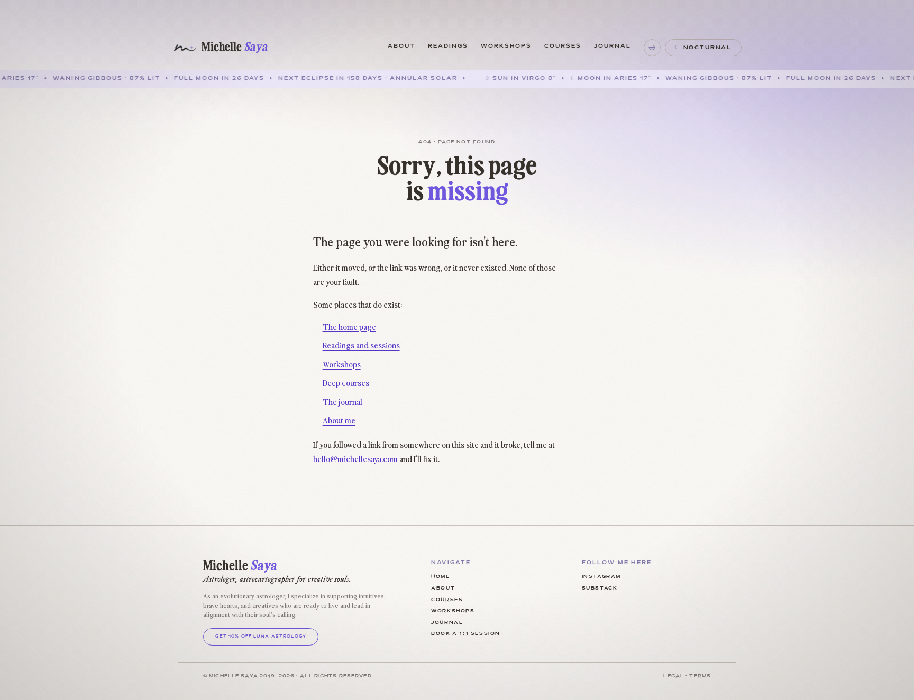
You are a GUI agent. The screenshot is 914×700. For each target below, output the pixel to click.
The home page (349, 326)
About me (339, 420)
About (401, 46)
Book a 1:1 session (465, 634)
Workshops (506, 46)
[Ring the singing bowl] (652, 47)
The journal (342, 401)
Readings (448, 46)
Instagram (601, 577)
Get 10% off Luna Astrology (260, 636)
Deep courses (346, 382)
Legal (673, 676)
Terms (700, 676)
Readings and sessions (361, 345)
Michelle (234, 47)
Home (440, 577)
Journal (612, 46)
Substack (600, 588)
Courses (562, 46)
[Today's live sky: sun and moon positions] (18, 192)
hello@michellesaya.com (355, 458)
